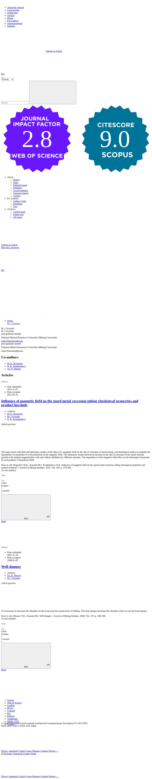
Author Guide (19, 201)
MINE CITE (13, 721)
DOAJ (10, 708)
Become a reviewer (10, 247)
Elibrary (11, 716)
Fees (15, 206)
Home (10, 321)
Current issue (13, 10)
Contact (16, 196)
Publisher (17, 188)
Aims (15, 182)
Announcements (14, 23)
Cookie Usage (25, 751)
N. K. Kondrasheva (16, 366)
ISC (9, 713)
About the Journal (15, 7)
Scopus (10, 700)
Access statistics (20, 190)
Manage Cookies (40, 751)
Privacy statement (9, 751)
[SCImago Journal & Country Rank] (18, 753)
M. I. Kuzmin (13, 323)
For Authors (12, 21)
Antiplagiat (12, 719)
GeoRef (11, 705)
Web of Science (14, 703)
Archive (11, 15)
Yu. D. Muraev (14, 369)
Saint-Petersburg (9, 341)
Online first (12, 13)
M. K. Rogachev (15, 363)
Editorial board (20, 185)
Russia (20, 341)
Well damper (11, 566)
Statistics (11, 26)
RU (3, 74)
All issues (17, 217)
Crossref (11, 711)
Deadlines (17, 204)
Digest (10, 18)
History (16, 180)
